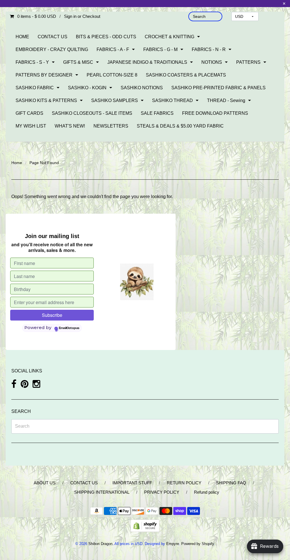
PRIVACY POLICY (161, 492)
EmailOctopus (69, 328)
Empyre (172, 544)
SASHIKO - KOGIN (87, 87)
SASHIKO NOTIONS (142, 87)
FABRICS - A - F (113, 49)
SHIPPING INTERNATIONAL (101, 492)
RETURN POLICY (184, 482)
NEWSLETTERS (110, 126)
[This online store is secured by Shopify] (145, 525)
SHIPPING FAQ (231, 482)
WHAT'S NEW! (70, 126)
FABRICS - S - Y (32, 62)
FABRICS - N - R (209, 49)
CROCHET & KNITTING (169, 36)
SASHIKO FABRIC (35, 87)
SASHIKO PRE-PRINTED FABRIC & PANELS (218, 87)
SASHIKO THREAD (172, 100)
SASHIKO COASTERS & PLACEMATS (186, 75)
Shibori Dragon (100, 544)
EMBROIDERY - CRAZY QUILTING (52, 49)
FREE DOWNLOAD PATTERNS (215, 113)
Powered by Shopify (197, 544)
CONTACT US (52, 36)
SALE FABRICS (157, 113)
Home (16, 162)
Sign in (70, 16)
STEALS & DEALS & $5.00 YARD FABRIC (180, 126)
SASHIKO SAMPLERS (114, 100)
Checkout (91, 16)
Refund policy (206, 492)
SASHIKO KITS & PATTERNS (46, 100)
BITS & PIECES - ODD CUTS (106, 36)
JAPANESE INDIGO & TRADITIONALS (147, 62)
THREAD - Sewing (226, 100)
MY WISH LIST (31, 126)
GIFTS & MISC (78, 62)
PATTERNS (248, 62)
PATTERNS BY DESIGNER (44, 75)
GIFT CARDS (29, 113)
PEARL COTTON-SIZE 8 (112, 75)
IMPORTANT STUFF (132, 482)
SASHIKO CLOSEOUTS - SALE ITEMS (92, 113)
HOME (22, 36)
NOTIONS (211, 62)
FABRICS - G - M (160, 49)
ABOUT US (45, 482)
